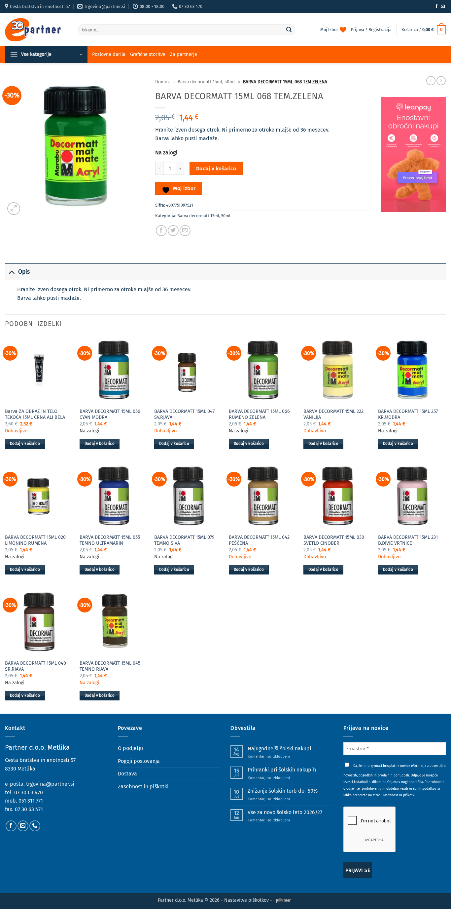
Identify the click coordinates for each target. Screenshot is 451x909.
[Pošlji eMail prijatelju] (185, 230)
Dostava (127, 774)
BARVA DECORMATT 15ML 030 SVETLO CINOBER (333, 540)
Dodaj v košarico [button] (25, 443)
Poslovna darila (108, 54)
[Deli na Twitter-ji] (173, 230)
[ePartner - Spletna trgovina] (36, 29)
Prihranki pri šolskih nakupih (282, 770)
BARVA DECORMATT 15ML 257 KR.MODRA (408, 414)
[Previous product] (441, 80)
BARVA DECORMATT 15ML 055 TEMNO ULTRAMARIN (110, 540)
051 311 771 (30, 801)
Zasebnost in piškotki (143, 786)
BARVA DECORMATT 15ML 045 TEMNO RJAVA (110, 666)
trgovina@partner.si (50, 784)
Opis (24, 271)
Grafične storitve (147, 54)
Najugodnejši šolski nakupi (279, 748)
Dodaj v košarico (216, 168)
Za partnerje (183, 54)
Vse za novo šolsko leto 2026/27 (285, 812)
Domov (162, 82)
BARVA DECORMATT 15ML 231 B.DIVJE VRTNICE (408, 540)
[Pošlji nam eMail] (443, 6)
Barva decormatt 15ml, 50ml (206, 82)
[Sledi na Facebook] (436, 6)
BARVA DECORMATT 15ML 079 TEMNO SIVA (184, 540)
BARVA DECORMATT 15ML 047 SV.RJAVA (184, 414)
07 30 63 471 (29, 809)
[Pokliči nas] (34, 825)
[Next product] (430, 80)
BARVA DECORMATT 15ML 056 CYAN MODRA (110, 414)
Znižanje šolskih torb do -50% (283, 791)
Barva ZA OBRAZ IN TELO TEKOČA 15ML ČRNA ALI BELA (35, 414)
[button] (423, 29)
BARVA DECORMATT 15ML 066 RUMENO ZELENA (259, 414)
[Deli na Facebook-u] (161, 230)
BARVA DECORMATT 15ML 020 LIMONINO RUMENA (35, 540)
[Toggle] (11, 272)
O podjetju (130, 748)
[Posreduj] (289, 29)
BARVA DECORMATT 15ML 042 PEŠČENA (259, 540)
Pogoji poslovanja (139, 761)
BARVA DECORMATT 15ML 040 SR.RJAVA (35, 666)
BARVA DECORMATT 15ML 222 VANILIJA (333, 414)
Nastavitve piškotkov (246, 900)
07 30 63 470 (28, 792)
